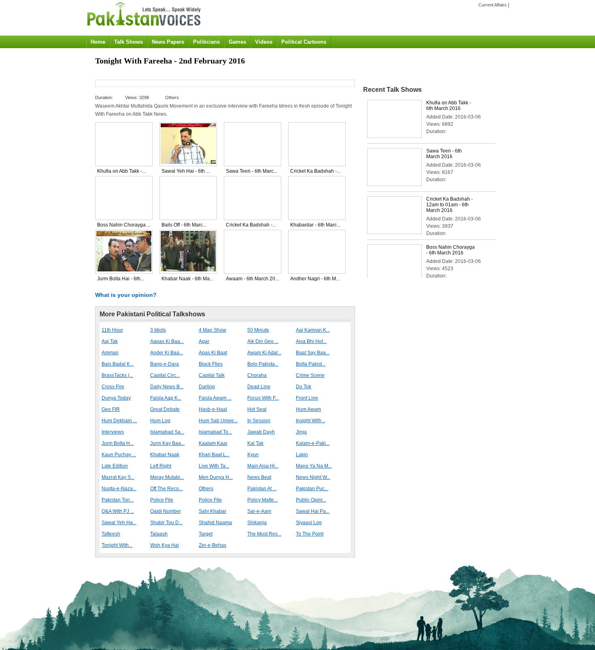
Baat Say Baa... (312, 353)
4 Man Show (212, 330)
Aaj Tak (110, 341)
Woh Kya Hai (164, 545)
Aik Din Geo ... (262, 341)
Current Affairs (492, 4)
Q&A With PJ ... (118, 511)
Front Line (307, 398)
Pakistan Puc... (312, 488)
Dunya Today (116, 398)
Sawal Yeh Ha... (119, 522)
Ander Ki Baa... (166, 353)
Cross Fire (113, 387)
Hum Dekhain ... (119, 420)
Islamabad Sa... (167, 432)
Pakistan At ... (261, 488)
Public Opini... (311, 500)
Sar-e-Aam (259, 511)
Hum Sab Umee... (218, 420)
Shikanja (257, 522)
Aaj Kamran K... (313, 330)
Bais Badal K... (118, 364)
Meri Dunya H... (216, 477)
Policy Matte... (262, 500)
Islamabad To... (215, 432)
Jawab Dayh (261, 432)
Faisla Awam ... (215, 398)
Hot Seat (256, 409)
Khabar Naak (164, 454)
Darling (207, 387)
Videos (263, 42)
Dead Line (258, 387)
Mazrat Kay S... (118, 477)
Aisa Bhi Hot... (311, 341)
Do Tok (303, 387)
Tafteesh (111, 534)
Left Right (160, 466)
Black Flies (211, 364)
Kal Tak (255, 443)
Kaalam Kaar (213, 443)
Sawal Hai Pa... (312, 511)
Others (206, 488)
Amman (110, 353)
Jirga (301, 432)
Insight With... (310, 420)
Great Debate (165, 409)
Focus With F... (263, 398)
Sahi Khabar (212, 511)
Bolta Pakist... (310, 364)
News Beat (259, 477)
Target (205, 534)
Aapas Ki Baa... (167, 341)
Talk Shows (128, 42)
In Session (258, 420)
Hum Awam (308, 409)
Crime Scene (310, 375)
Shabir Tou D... (166, 522)
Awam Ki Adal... (264, 353)
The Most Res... (264, 534)
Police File (161, 500)
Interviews (113, 432)
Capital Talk (212, 375)
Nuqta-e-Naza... (119, 488)
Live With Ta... (214, 466)
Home (98, 42)
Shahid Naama (215, 522)
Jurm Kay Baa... (167, 443)
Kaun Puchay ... (119, 454)
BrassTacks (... (117, 375)
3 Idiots (158, 330)
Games (237, 42)
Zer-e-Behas (212, 545)
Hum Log (160, 420)
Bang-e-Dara (164, 364)
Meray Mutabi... (167, 477)
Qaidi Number (165, 511)
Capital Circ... (165, 375)
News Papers (168, 42)
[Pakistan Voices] (144, 29)
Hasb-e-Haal (213, 409)
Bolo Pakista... (262, 364)
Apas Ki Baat (213, 353)
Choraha (257, 375)
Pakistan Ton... (118, 500)
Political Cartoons (303, 42)
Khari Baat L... (214, 454)
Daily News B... (166, 387)
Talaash (159, 534)
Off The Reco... (166, 488)
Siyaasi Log (309, 522)
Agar (204, 341)
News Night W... (313, 477)
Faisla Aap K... (165, 398)
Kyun (253, 454)
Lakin (302, 454)
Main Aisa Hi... (262, 466)
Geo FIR (111, 409)
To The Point (309, 534)
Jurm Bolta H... (118, 443)
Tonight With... (117, 545)
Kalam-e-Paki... (312, 443)
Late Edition (115, 466)
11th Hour (112, 330)
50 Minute (258, 330)
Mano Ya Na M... (314, 466)
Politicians (206, 42)
